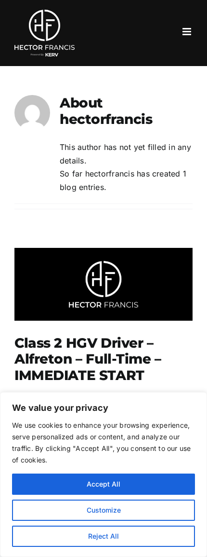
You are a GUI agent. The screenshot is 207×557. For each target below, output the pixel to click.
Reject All (103, 536)
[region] (103, 474)
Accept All (103, 484)
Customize (104, 510)
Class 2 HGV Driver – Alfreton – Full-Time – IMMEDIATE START (87, 359)
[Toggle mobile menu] (187, 32)
